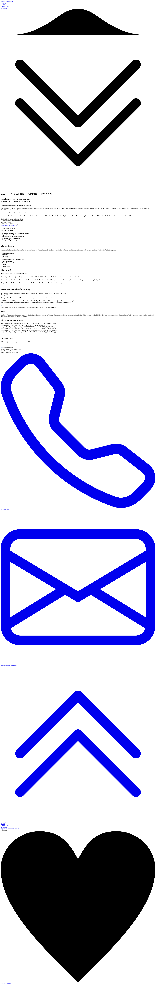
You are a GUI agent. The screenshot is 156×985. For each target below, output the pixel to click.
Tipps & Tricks (5, 6)
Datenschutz (10, 829)
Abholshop (4, 8)
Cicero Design (7, 983)
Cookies (16, 829)
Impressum (4, 829)
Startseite (3, 3)
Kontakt (3, 5)
